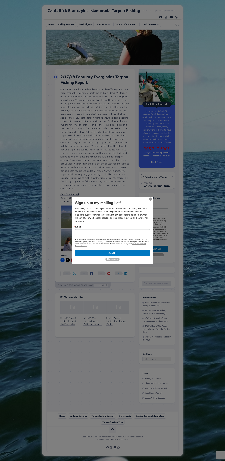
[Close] (150, 199)
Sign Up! (112, 253)
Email (78, 227)
